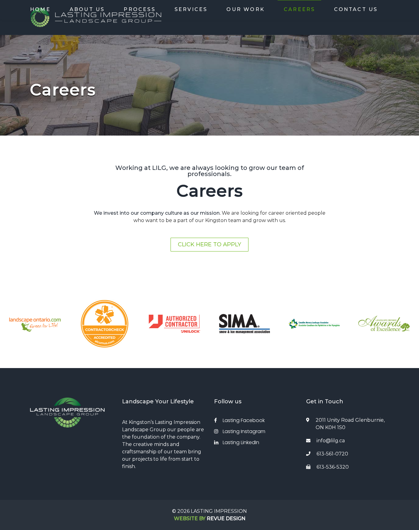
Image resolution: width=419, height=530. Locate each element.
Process (139, 9)
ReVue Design (209, 518)
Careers (299, 9)
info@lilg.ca (331, 441)
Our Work (245, 9)
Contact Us (356, 9)
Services (191, 9)
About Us (87, 9)
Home (40, 9)
